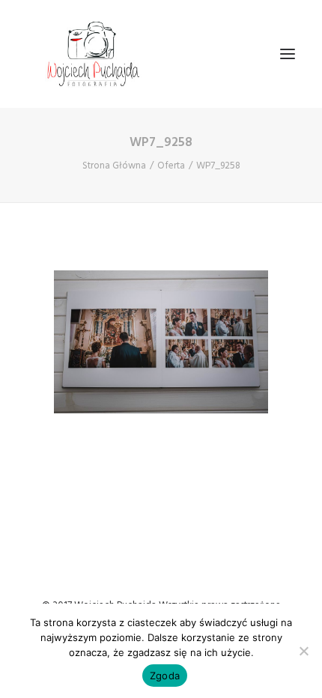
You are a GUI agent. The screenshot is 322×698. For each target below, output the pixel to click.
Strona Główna (114, 166)
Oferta (171, 166)
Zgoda (165, 676)
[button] (287, 54)
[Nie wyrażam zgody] (303, 650)
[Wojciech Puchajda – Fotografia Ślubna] (94, 54)
